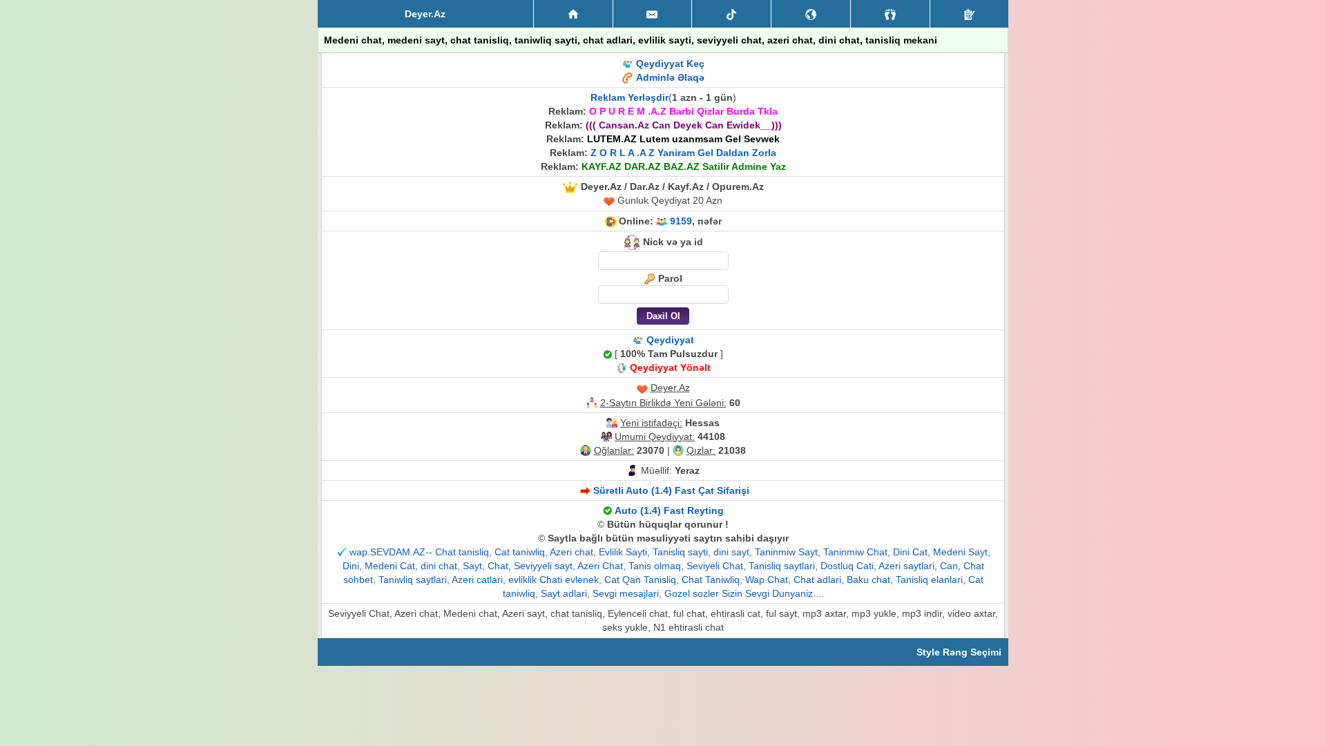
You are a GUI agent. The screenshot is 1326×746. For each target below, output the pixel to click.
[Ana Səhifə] (573, 14)
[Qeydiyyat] (969, 14)
